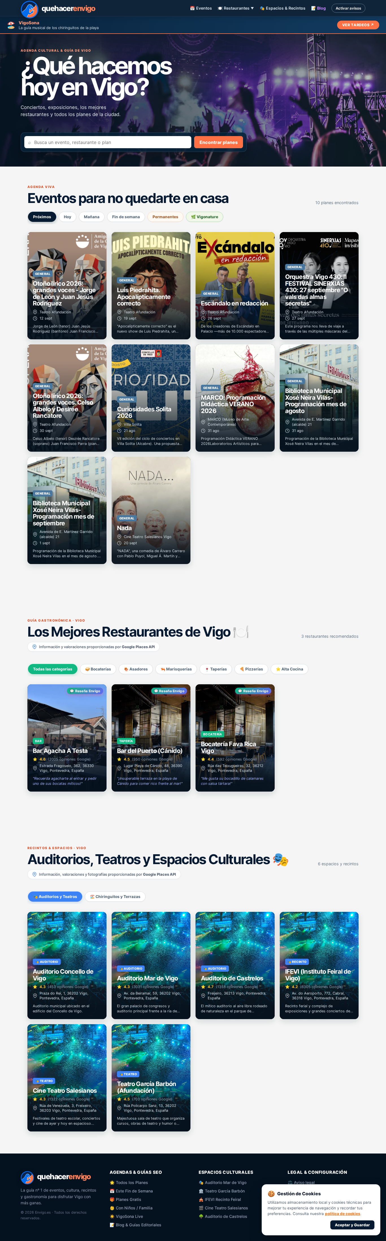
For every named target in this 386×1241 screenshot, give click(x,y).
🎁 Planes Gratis (125, 1199)
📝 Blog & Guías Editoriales (135, 1224)
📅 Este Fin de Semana (131, 1190)
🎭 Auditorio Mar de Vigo (222, 1182)
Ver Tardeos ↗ (358, 25)
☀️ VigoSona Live (126, 1216)
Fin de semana (126, 217)
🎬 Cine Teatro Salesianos (223, 1207)
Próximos (42, 217)
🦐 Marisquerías (176, 669)
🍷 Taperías (216, 669)
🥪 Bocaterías (98, 669)
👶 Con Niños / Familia (131, 1207)
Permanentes (165, 217)
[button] (67, 285)
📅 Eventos (201, 8)
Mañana (91, 217)
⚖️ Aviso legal (301, 1182)
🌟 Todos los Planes (129, 1182)
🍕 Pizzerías (251, 669)
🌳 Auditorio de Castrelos (223, 1216)
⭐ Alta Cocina (289, 669)
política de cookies (342, 1213)
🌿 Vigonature (204, 217)
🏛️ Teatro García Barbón (222, 1190)
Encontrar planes (218, 142)
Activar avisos (348, 8)
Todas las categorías (52, 669)
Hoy (67, 217)
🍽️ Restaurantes (236, 8)
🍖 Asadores (136, 669)
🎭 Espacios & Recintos (282, 8)
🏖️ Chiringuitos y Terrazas (115, 896)
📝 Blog (318, 8)
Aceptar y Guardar (352, 1225)
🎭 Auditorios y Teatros (55, 896)
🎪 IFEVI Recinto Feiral (220, 1199)
